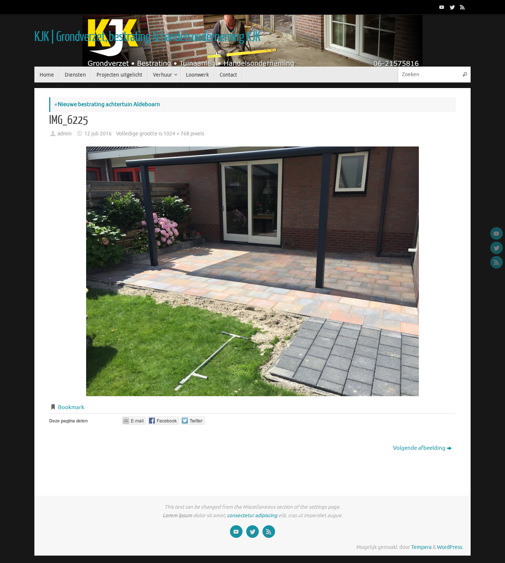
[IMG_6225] (252, 271)
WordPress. (450, 547)
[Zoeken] (465, 74)
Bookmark (71, 407)
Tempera (421, 547)
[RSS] (462, 7)
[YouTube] (441, 7)
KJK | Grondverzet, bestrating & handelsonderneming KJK (147, 37)
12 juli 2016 (98, 134)
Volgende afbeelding (419, 448)
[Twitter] (451, 7)
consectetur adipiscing (252, 515)
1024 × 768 (176, 134)
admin (64, 134)
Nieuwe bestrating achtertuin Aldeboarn (107, 104)
